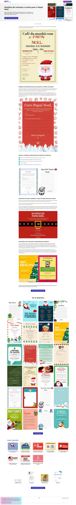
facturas (57, 482)
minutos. (35, 286)
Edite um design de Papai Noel (11, 18)
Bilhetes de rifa (18, 482)
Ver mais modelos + (38, 433)
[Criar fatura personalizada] (57, 476)
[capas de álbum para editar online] (44, 478)
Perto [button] (10, 502)
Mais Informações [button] (16, 500)
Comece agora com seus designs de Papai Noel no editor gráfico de (31, 285)
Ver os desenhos (38, 23)
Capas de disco (45, 482)
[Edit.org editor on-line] (7, 1)
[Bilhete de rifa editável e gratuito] (18, 480)
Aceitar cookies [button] (5, 502)
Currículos (31, 482)
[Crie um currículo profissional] (31, 476)
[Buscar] (61, 1)
